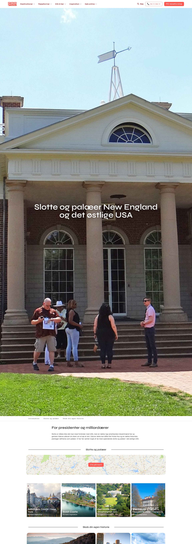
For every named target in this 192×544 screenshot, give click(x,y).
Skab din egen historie (73, 418)
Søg (141, 4)
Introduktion (34, 418)
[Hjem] (12, 4)
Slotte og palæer (51, 418)
